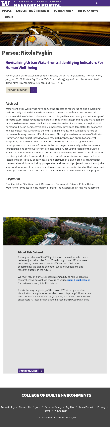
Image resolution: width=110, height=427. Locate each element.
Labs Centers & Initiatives (32, 10)
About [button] (9, 17)
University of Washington (6, 3)
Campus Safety (53, 407)
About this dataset (30, 252)
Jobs (38, 407)
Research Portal (31, 3)
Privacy (101, 407)
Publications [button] (62, 10)
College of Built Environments (56, 395)
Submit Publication (28, 371)
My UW (70, 407)
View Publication (18, 90)
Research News (88, 10)
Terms (46, 410)
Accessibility (8, 407)
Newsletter (61, 410)
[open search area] (97, 3)
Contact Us (25, 407)
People (6, 10)
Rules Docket (86, 407)
